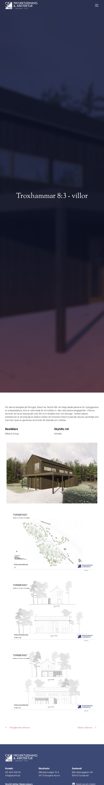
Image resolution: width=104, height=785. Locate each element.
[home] (21, 5)
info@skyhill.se (12, 775)
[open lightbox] (52, 473)
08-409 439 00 (13, 772)
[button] (96, 5)
